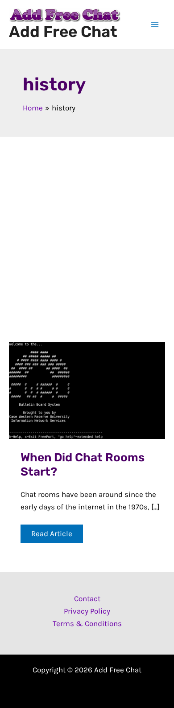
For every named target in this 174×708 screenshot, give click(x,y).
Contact (87, 598)
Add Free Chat (63, 31)
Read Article (51, 536)
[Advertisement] (87, 228)
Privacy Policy (87, 610)
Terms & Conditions (87, 623)
